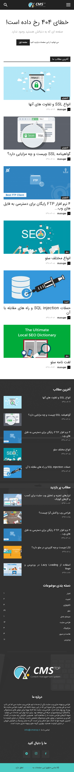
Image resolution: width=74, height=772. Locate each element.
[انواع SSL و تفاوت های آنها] (37, 83)
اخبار (68, 593)
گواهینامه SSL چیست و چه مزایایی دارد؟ (38, 154)
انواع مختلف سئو (57, 258)
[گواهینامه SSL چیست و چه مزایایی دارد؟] (37, 133)
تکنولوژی (65, 98)
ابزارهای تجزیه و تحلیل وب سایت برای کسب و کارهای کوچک (47, 497)
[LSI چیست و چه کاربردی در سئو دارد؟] (13, 552)
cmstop (28, 767)
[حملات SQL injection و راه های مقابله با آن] (37, 287)
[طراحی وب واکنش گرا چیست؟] (13, 517)
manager (61, 109)
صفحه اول (23, 42)
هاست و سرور (64, 634)
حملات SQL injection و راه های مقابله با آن (37, 310)
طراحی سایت (65, 622)
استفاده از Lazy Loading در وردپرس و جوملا (47, 567)
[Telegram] (26, 754)
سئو (67, 252)
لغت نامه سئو (60, 362)
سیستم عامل (65, 616)
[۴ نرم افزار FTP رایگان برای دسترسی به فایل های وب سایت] (37, 182)
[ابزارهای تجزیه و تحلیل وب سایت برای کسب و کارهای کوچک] (13, 500)
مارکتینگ (66, 628)
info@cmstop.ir (32, 730)
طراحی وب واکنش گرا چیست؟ (54, 513)
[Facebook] (45, 754)
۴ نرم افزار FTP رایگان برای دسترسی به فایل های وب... (37, 206)
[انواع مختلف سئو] (37, 237)
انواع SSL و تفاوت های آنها (49, 104)
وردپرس (67, 640)
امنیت (66, 302)
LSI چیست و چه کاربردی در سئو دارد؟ (51, 547)
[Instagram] (36, 754)
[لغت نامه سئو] (37, 341)
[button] (6, 5)
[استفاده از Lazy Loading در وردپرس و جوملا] (13, 569)
